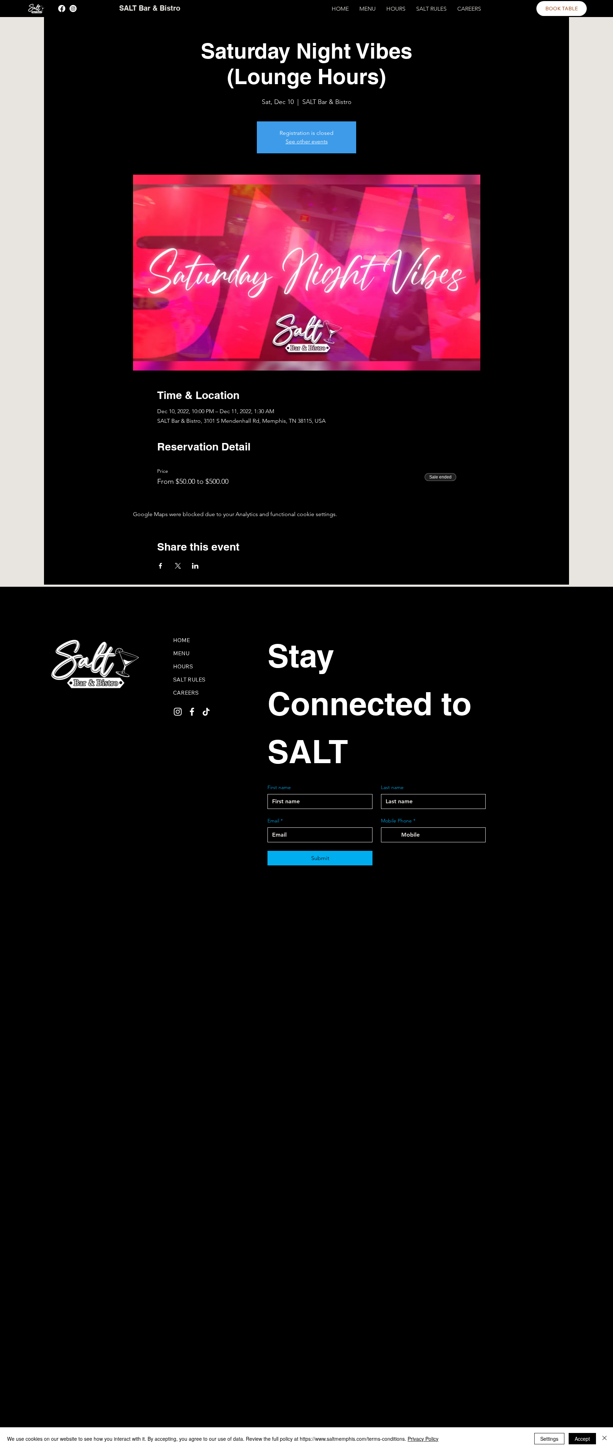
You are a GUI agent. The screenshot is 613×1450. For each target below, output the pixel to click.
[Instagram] (73, 8)
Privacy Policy (423, 1438)
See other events (307, 141)
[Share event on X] (178, 566)
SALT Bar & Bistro (149, 8)
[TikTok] (206, 711)
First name (279, 787)
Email (275, 820)
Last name (392, 787)
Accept (582, 1438)
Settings (549, 1438)
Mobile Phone (398, 820)
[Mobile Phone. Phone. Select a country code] (393, 835)
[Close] (604, 1438)
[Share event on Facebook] (160, 566)
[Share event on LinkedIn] (195, 566)
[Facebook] (61, 8)
